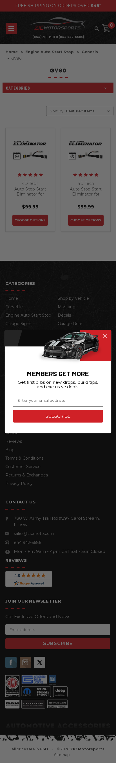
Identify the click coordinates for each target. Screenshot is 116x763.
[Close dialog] (105, 336)
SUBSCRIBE (58, 416)
